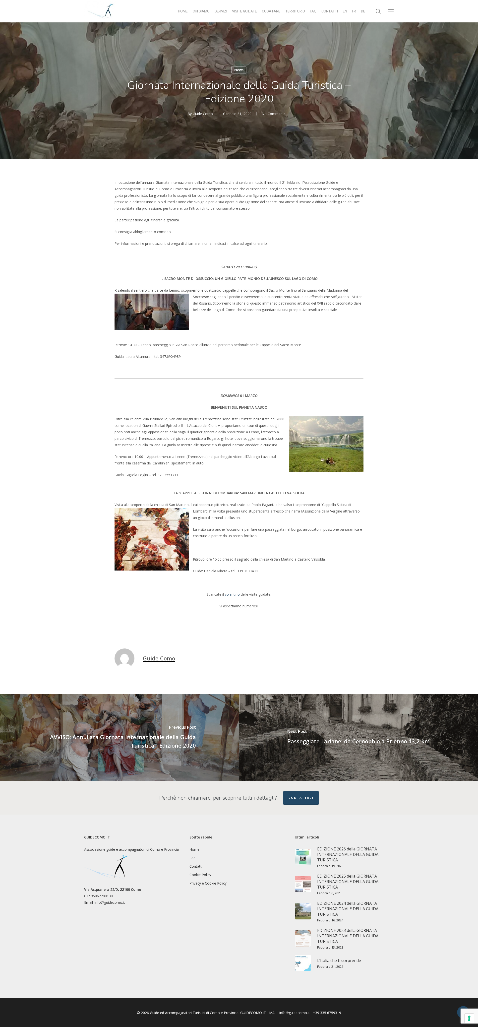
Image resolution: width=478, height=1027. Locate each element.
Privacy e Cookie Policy (208, 883)
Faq (192, 857)
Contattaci (301, 798)
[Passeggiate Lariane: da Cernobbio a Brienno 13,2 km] (358, 737)
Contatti (195, 866)
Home (194, 849)
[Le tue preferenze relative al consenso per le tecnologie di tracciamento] (469, 1018)
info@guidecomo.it (110, 902)
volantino (232, 594)
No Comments (274, 113)
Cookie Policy (200, 874)
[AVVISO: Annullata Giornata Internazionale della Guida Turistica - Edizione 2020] (119, 737)
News (238, 69)
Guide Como (203, 113)
